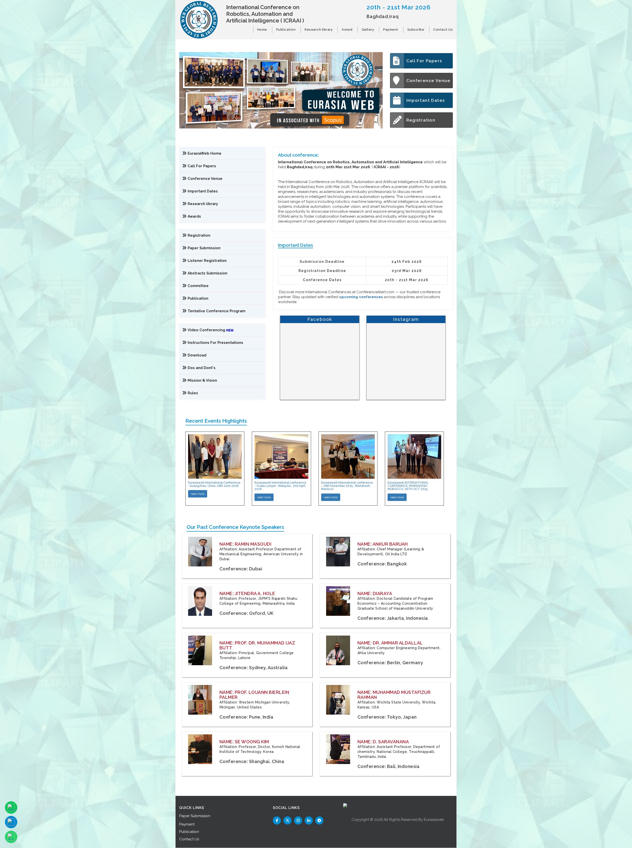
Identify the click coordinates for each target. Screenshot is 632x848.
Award (347, 29)
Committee (198, 286)
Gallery (368, 29)
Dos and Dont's (202, 368)
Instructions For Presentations (215, 342)
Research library (319, 29)
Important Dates (425, 100)
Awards (194, 216)
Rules (193, 393)
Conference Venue (428, 80)
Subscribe (415, 29)
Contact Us (443, 29)
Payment (390, 29)
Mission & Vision (202, 380)
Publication (286, 29)
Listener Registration (207, 260)
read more (197, 494)
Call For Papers (424, 60)
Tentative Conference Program (216, 311)
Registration (420, 120)
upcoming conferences (361, 297)
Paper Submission (204, 248)
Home (262, 29)
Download (197, 355)
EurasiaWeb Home (204, 153)
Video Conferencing (207, 330)
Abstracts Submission (207, 273)
